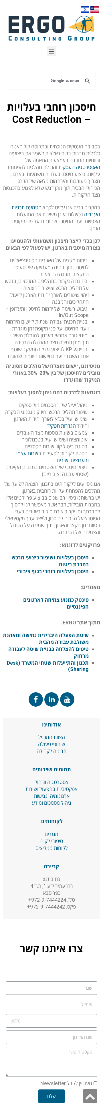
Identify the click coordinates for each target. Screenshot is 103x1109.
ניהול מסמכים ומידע (51, 803)
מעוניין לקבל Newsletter (66, 1083)
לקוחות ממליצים (51, 848)
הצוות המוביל (51, 737)
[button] (51, 51)
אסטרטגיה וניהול (51, 782)
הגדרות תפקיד (61, 426)
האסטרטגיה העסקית (79, 167)
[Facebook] (36, 699)
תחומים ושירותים (51, 769)
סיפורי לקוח (51, 841)
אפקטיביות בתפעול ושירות (51, 789)
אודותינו (51, 725)
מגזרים (51, 834)
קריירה (51, 866)
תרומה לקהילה (51, 751)
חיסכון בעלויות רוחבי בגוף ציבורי (53, 571)
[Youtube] (67, 699)
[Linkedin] (51, 699)
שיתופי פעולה (51, 744)
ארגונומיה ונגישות (52, 796)
